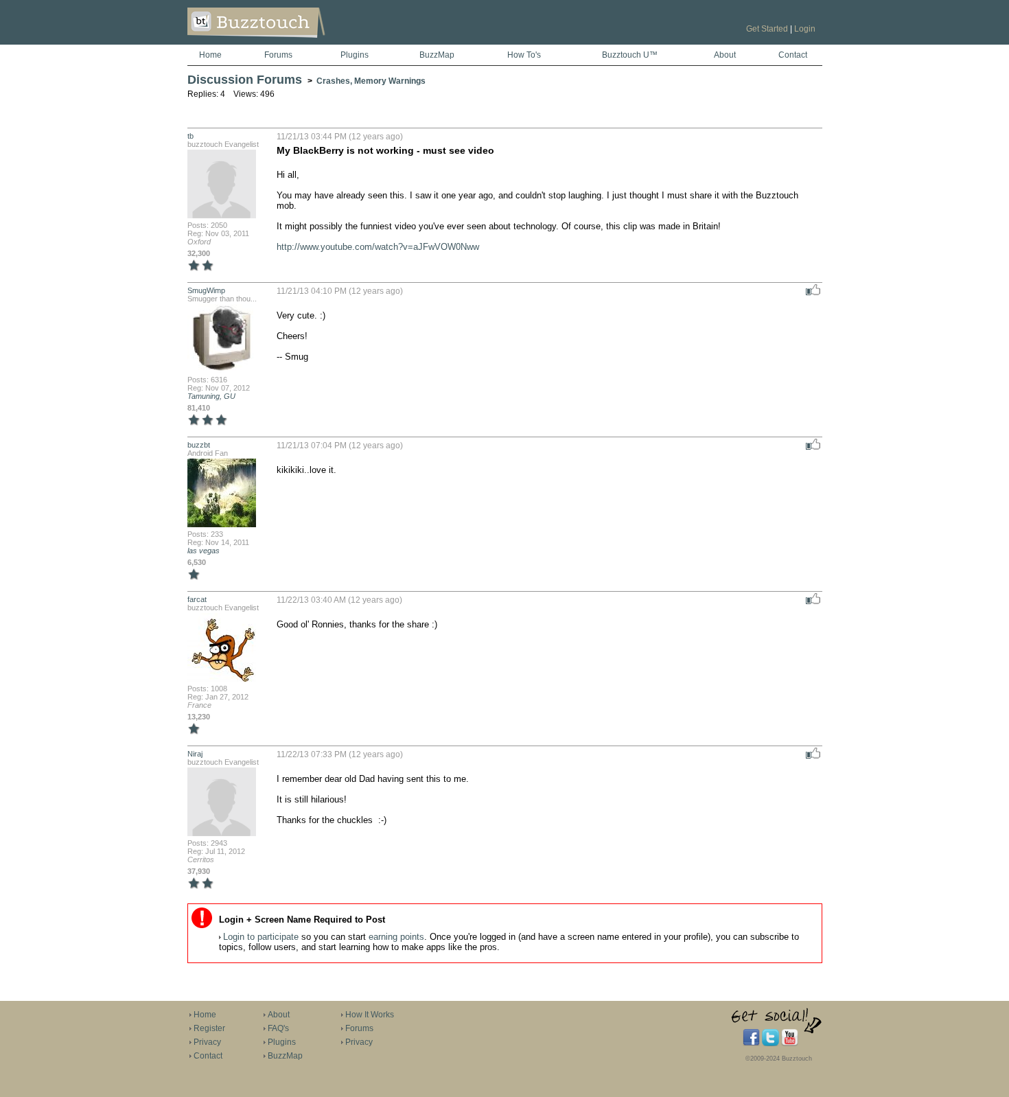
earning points (396, 937)
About (725, 55)
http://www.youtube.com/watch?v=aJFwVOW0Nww (378, 247)
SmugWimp (206, 290)
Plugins (354, 55)
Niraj (194, 754)
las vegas (203, 550)
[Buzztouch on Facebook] (751, 1043)
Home (210, 55)
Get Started (767, 29)
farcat (197, 599)
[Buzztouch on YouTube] (789, 1043)
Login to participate (261, 937)
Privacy (207, 1042)
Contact (792, 55)
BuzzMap (436, 55)
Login (804, 29)
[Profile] (221, 217)
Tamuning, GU (211, 396)
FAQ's (278, 1028)
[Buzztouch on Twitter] (770, 1043)
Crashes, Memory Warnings (371, 81)
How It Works (369, 1014)
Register (209, 1028)
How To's (524, 55)
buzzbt (198, 445)
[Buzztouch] (290, 42)
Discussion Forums (244, 79)
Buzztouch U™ (630, 55)
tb (190, 136)
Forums (278, 55)
